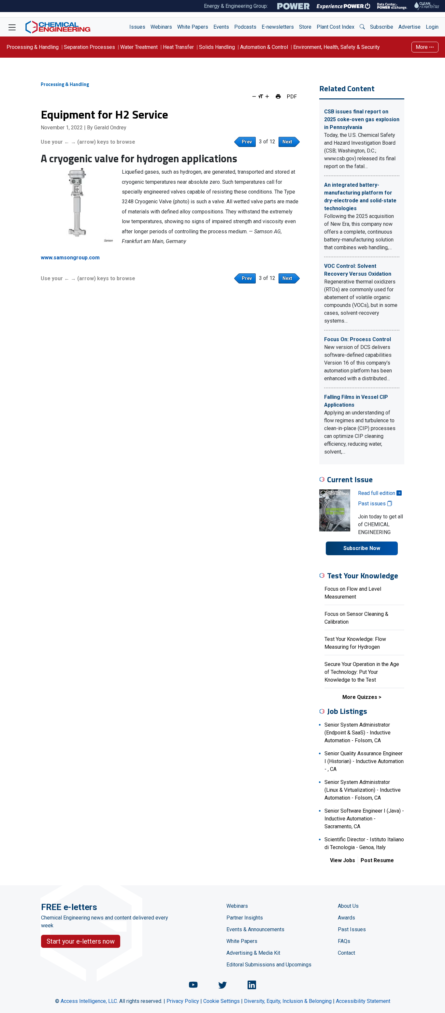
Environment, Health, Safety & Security (336, 47)
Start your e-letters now (81, 941)
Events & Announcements (255, 929)
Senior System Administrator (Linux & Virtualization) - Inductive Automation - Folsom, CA (362, 790)
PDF (292, 96)
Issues (137, 27)
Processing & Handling (33, 47)
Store (305, 27)
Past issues (372, 503)
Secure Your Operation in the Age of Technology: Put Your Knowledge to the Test (361, 672)
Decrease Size (254, 96)
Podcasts (245, 27)
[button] (362, 27)
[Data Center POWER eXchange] (392, 6)
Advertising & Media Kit (253, 953)
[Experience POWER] (343, 6)
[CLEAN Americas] (427, 6)
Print (278, 96)
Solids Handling (217, 47)
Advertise (409, 27)
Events (221, 27)
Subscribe (381, 27)
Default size (261, 96)
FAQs (344, 941)
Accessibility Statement (363, 1001)
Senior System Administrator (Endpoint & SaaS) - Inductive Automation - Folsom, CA (357, 733)
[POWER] (293, 6)
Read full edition (377, 493)
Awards (346, 918)
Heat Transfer (178, 47)
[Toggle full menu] (12, 27)
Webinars (161, 27)
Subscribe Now (361, 548)
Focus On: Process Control (357, 339)
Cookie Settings (221, 1001)
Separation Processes (89, 47)
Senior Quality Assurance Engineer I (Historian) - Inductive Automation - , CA (364, 761)
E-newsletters (278, 27)
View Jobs (342, 860)
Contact (346, 953)
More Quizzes (359, 697)
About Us (348, 906)
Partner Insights (244, 918)
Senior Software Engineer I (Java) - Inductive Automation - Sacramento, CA (364, 819)
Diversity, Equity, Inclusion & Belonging (288, 1001)
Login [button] (432, 27)
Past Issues (352, 929)
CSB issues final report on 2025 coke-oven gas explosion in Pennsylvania (361, 119)
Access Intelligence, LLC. (89, 1001)
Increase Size (267, 96)
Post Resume (377, 860)
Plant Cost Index (335, 27)
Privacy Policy (182, 1001)
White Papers (192, 27)
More (422, 47)
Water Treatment (139, 47)
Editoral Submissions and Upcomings (268, 965)
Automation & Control (264, 47)
